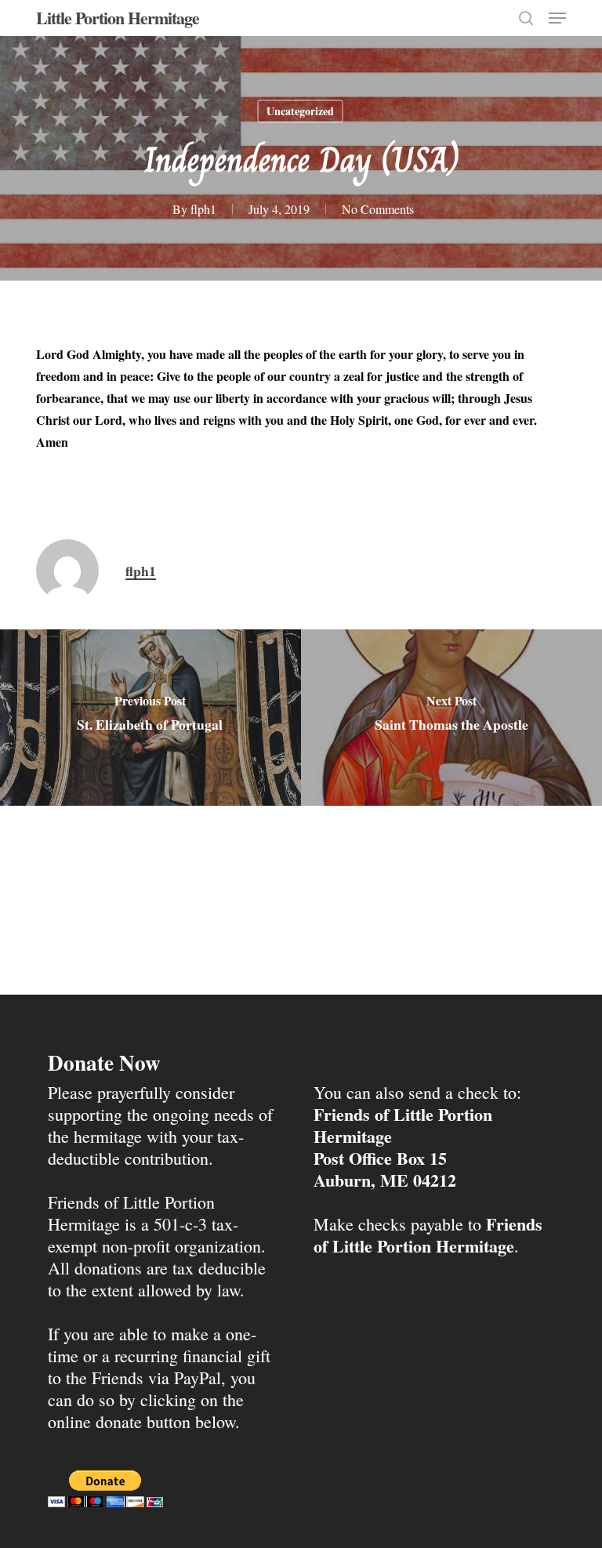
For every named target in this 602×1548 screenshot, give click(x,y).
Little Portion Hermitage (117, 18)
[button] (557, 18)
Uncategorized (300, 111)
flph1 (203, 209)
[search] (526, 18)
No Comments (378, 209)
